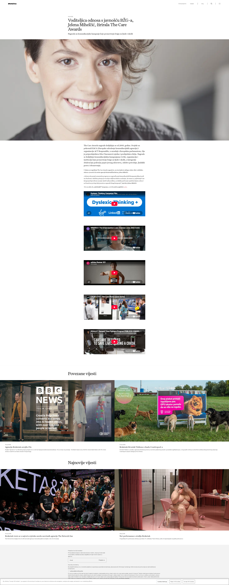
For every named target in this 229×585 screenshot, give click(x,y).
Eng (203, 3)
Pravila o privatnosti (125, 578)
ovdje (125, 187)
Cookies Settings (162, 581)
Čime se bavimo (182, 3)
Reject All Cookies (175, 581)
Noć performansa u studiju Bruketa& (135, 536)
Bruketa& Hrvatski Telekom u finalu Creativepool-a (141, 447)
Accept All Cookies (189, 581)
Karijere (192, 3)
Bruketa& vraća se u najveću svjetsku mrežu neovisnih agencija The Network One (39, 536)
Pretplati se (102, 560)
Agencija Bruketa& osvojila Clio (18, 447)
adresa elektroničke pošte (76, 571)
